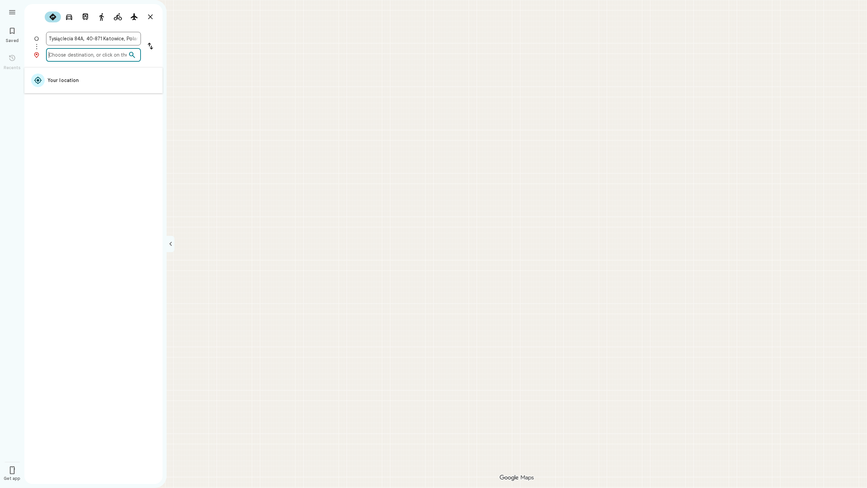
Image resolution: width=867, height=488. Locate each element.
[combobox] (93, 38)
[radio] (53, 17)
